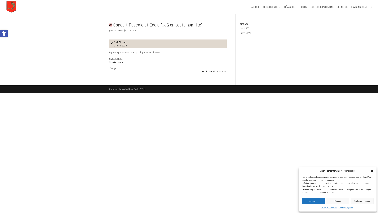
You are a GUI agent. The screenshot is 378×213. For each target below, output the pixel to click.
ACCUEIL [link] (255, 7)
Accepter (313, 201)
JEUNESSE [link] (343, 7)
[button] (372, 170)
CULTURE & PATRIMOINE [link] (322, 7)
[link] (4, 33)
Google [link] (113, 68)
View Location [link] (116, 62)
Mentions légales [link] (346, 207)
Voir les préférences (362, 201)
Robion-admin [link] (118, 30)
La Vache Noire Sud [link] (128, 89)
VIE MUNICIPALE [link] (270, 7)
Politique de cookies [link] (329, 207)
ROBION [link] (303, 7)
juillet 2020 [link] (245, 33)
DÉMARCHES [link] (290, 7)
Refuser (337, 201)
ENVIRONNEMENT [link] (359, 7)
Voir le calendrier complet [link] (214, 71)
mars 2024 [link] (245, 28)
